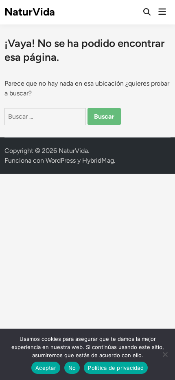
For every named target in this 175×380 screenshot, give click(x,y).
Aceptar (45, 368)
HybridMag (98, 160)
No (72, 368)
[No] (165, 354)
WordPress (61, 160)
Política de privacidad (116, 368)
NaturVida (29, 11)
